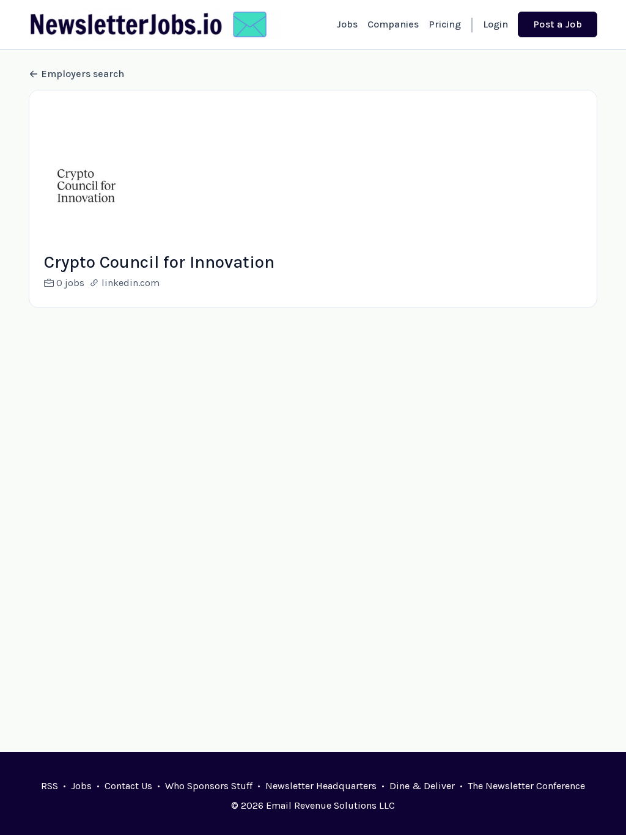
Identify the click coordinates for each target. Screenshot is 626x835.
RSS (49, 786)
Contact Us (128, 786)
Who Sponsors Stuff (208, 786)
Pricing (445, 24)
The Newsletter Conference (526, 786)
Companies (393, 24)
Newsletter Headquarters (321, 786)
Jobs (347, 24)
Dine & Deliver (422, 786)
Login (495, 24)
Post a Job (557, 24)
